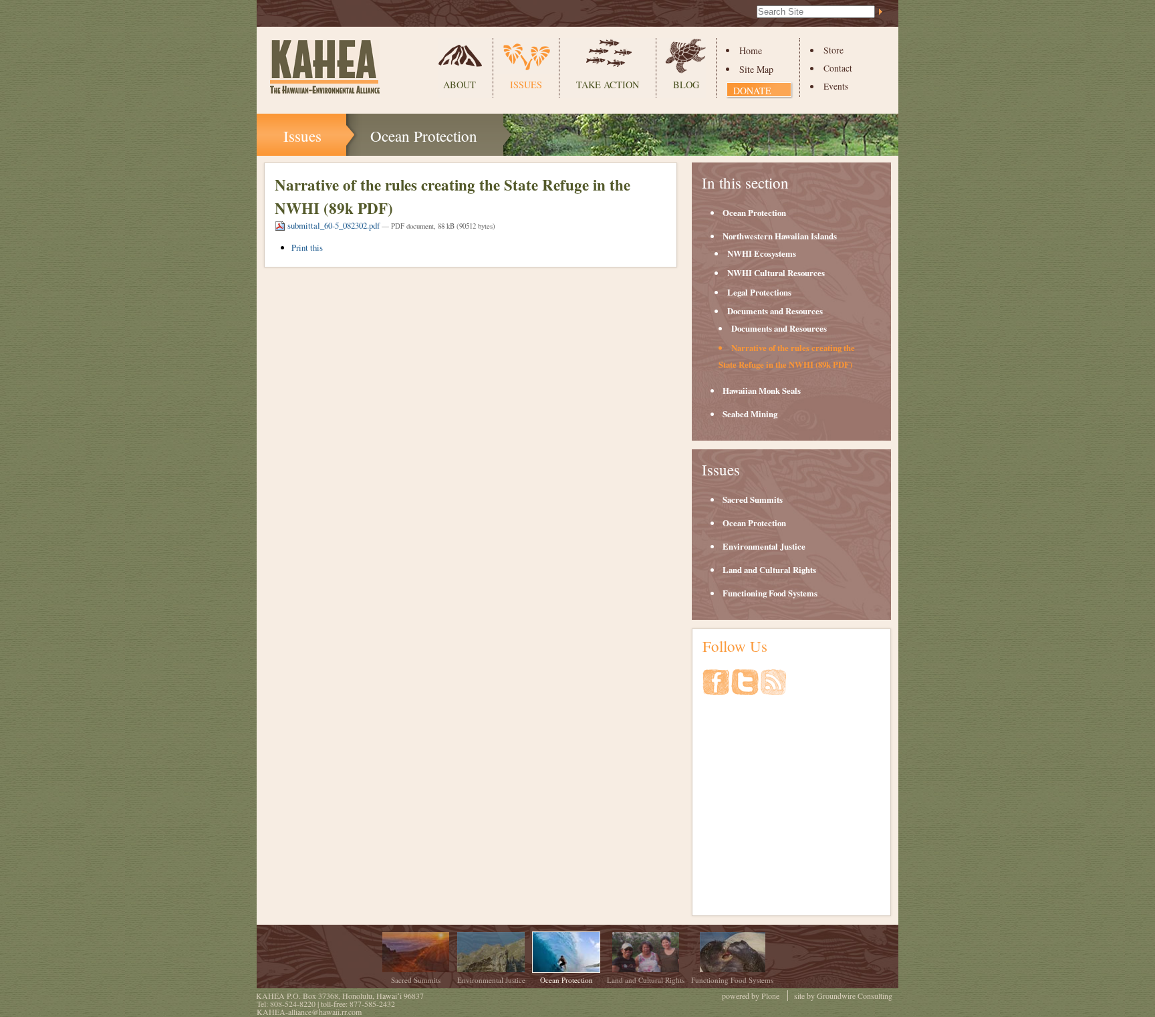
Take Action (607, 84)
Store (833, 50)
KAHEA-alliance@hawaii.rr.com (309, 1011)
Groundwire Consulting (854, 995)
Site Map (756, 69)
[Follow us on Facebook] (716, 689)
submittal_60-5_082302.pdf (333, 225)
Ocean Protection (423, 136)
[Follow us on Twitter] (746, 689)
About (459, 84)
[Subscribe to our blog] (773, 689)
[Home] (325, 67)
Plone (770, 995)
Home (750, 50)
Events (835, 86)
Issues (526, 84)
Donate (752, 90)
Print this (307, 247)
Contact (837, 68)
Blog (686, 84)
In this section (745, 183)
